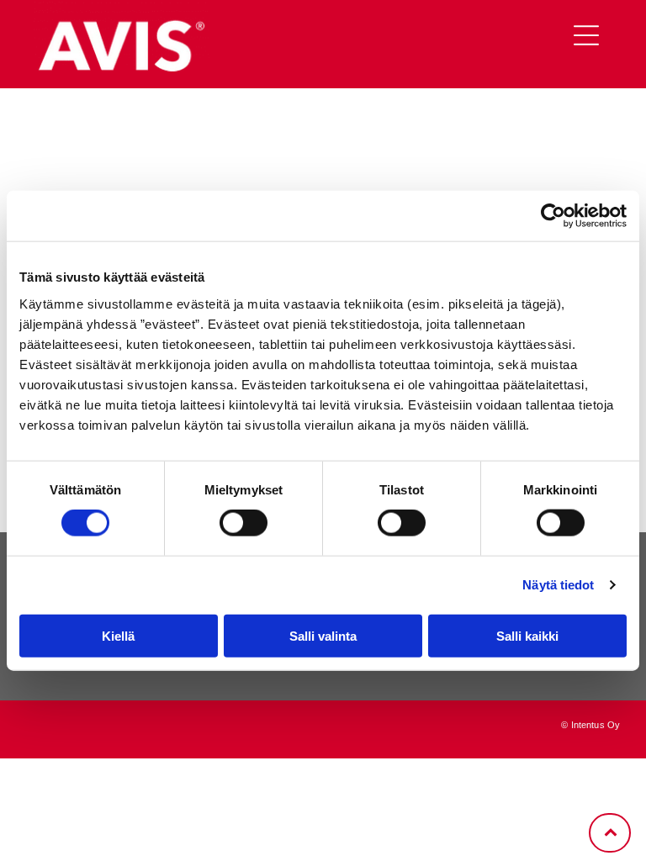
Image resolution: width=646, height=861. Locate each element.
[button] (586, 35)
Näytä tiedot (558, 585)
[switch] (243, 523)
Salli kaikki (527, 635)
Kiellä (118, 635)
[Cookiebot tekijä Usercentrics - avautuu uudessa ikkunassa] (553, 216)
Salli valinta (323, 635)
